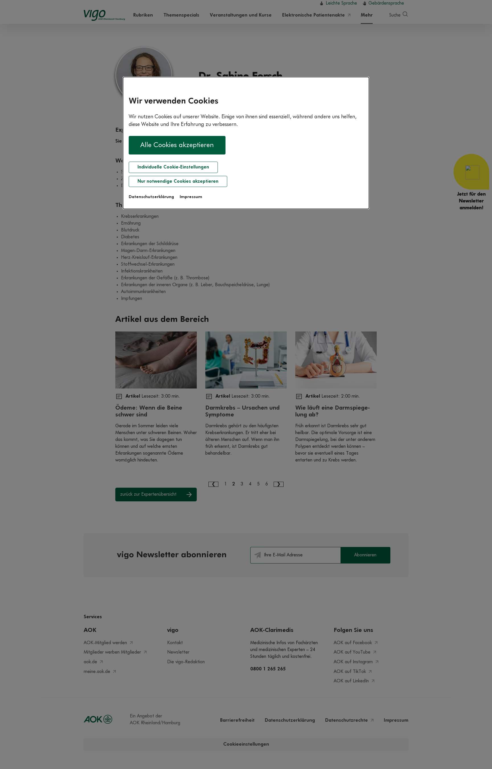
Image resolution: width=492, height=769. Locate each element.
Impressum (191, 197)
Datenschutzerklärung (151, 197)
